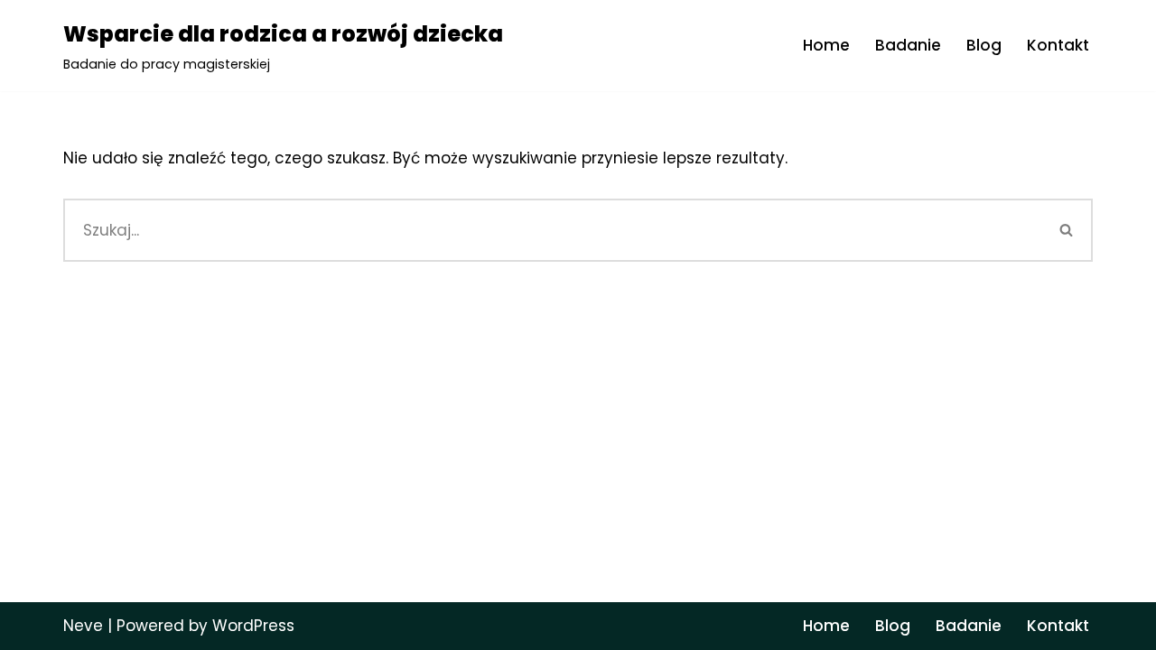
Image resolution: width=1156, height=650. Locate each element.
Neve (83, 625)
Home (826, 45)
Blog (984, 45)
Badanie (908, 45)
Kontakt (1058, 45)
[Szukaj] (1067, 230)
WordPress (253, 625)
